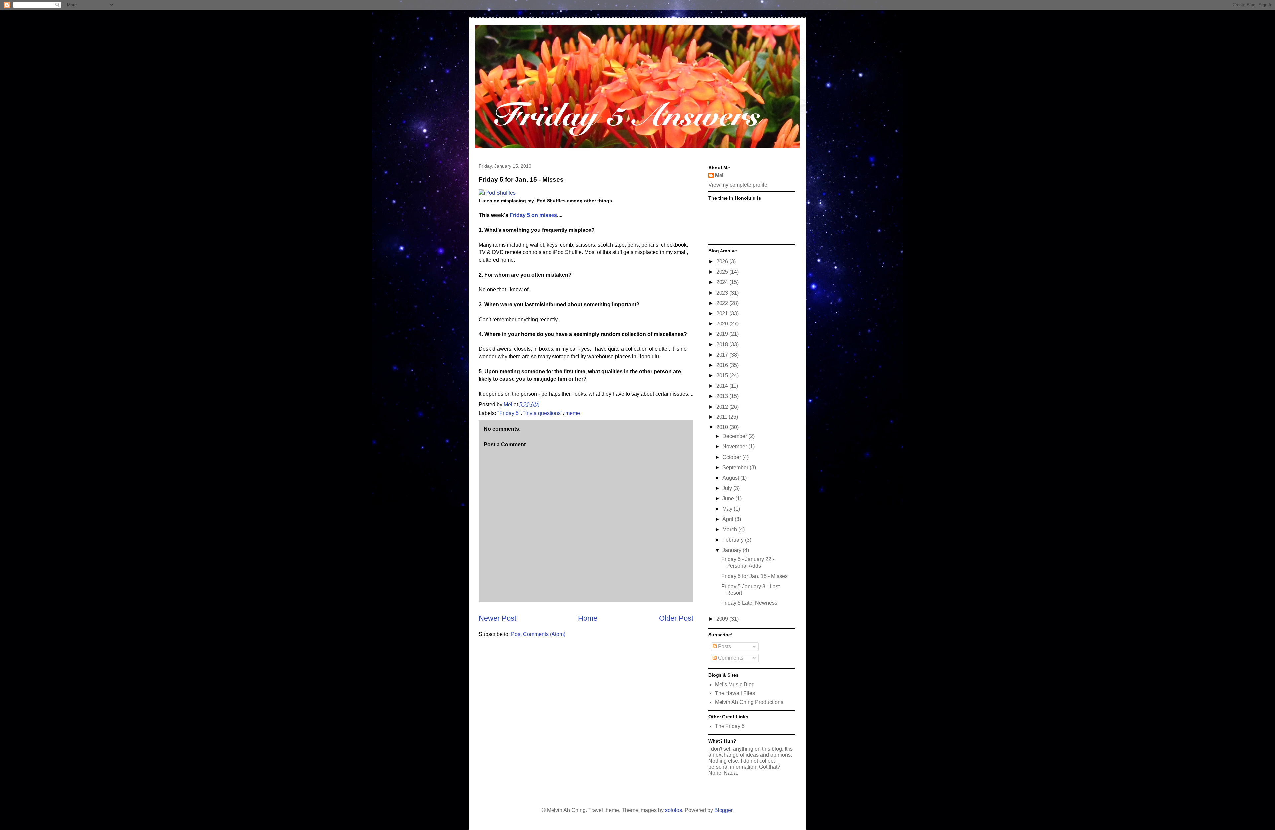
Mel (719, 175)
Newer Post (497, 618)
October (732, 457)
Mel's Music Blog (735, 684)
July (727, 488)
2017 (722, 355)
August (731, 478)
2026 (722, 261)
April (728, 519)
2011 (722, 417)
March (730, 529)
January (732, 550)
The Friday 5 (730, 726)
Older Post (676, 618)
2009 (722, 619)
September (736, 467)
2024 (722, 282)
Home (587, 618)
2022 (722, 303)
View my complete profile (737, 185)
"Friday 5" (509, 413)
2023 (722, 293)
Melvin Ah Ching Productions (749, 702)
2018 (722, 344)
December (735, 436)
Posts (724, 646)
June (728, 498)
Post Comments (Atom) (538, 634)
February (733, 540)
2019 (722, 334)
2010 (722, 427)
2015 (722, 375)
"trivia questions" (543, 413)
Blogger (723, 810)
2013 (722, 396)
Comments (730, 658)
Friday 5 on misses (533, 215)
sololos (673, 810)
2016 (722, 365)
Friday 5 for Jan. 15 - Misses (755, 576)
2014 (722, 386)
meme (572, 413)
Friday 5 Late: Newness (749, 603)
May (728, 509)
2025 (722, 272)
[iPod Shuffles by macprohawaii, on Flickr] (497, 193)
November (735, 446)
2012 (722, 407)
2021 (722, 313)
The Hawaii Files (735, 693)
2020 (722, 323)
